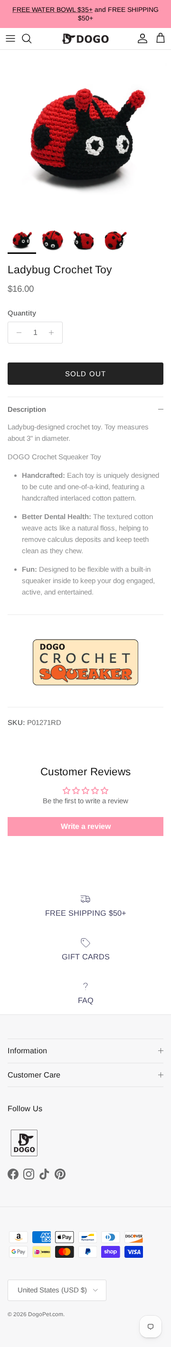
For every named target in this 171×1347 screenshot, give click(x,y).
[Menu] (10, 38)
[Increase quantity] (54, 332)
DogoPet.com (45, 1314)
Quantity (22, 313)
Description (27, 409)
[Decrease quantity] (16, 332)
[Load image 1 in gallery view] (85, 135)
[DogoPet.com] (85, 39)
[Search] (31, 38)
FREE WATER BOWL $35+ (52, 9)
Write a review (86, 826)
